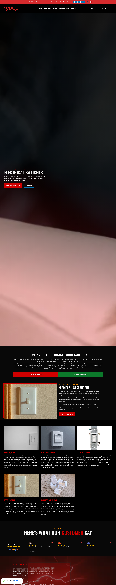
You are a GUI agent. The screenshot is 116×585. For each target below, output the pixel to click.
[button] (102, 547)
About (55, 8)
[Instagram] (77, 2)
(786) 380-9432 (33, 2)
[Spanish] (91, 2)
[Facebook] (80, 2)
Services (47, 8)
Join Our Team (64, 8)
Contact (73, 8)
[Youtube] (83, 2)
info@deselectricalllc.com (53, 2)
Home (40, 8)
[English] (88, 2)
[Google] (74, 2)
